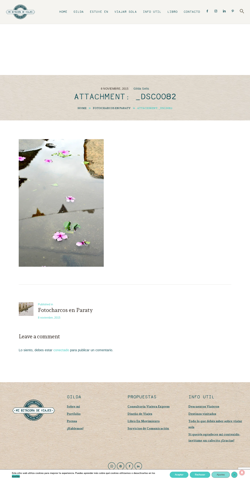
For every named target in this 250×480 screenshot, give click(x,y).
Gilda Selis (141, 88)
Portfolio (74, 414)
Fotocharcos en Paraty (112, 108)
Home (82, 108)
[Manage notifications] (242, 472)
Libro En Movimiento (144, 421)
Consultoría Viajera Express (149, 406)
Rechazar (200, 474)
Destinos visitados (202, 414)
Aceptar (179, 474)
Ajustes (221, 474)
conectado (61, 350)
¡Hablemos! (75, 428)
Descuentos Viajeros (203, 406)
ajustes (16, 476)
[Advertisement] (125, 49)
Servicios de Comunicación (148, 428)
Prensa (72, 421)
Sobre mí (73, 406)
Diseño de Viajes (140, 414)
